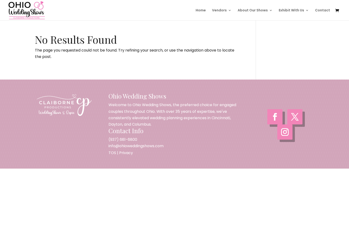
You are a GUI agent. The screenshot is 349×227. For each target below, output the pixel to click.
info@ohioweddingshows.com (136, 146)
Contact (322, 11)
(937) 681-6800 (122, 139)
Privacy (126, 153)
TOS (112, 153)
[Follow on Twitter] (294, 116)
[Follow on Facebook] (275, 116)
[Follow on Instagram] (284, 132)
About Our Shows (253, 11)
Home (201, 11)
